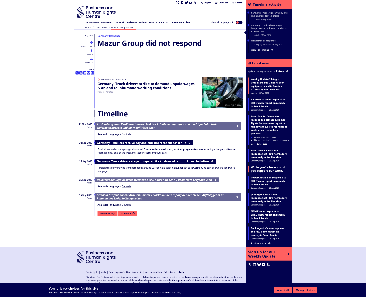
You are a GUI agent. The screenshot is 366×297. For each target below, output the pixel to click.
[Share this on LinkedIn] (84, 73)
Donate (153, 22)
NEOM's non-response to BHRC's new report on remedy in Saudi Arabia (268, 215)
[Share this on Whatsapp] (77, 73)
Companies (107, 22)
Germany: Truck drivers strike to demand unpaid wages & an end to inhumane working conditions (146, 85)
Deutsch (126, 134)
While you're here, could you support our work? (268, 169)
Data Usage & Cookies (119, 272)
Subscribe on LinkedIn (174, 272)
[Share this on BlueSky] (88, 73)
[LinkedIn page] (182, 2)
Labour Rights (88, 62)
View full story (107, 213)
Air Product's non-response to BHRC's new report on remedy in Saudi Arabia (268, 103)
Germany (89, 54)
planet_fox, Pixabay (233, 105)
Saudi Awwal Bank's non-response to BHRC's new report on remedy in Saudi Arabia (269, 154)
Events (89, 272)
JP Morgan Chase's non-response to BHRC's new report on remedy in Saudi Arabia (269, 198)
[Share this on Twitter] (80, 73)
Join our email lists (180, 22)
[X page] (177, 2)
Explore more (258, 243)
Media (103, 272)
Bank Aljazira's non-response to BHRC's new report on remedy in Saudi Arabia (267, 232)
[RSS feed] (194, 2)
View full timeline (260, 50)
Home (88, 27)
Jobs (96, 272)
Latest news (92, 22)
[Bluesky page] (186, 2)
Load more (125, 213)
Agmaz (83, 46)
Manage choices (305, 290)
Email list (223, 2)
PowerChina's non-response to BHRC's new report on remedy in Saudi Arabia (268, 181)
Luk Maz (90, 46)
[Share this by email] (92, 73)
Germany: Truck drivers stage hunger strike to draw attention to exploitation (269, 28)
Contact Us (137, 272)
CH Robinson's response (263, 40)
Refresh (280, 71)
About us (163, 22)
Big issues (132, 22)
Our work (119, 22)
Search (238, 2)
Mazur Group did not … (123, 27)
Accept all (283, 290)
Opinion (143, 22)
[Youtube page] (190, 2)
